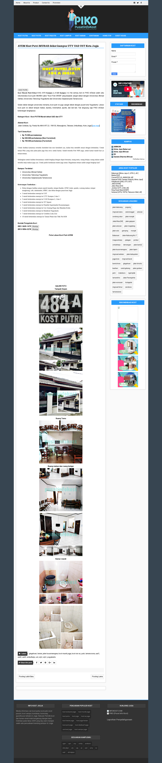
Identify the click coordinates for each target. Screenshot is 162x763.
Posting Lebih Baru (26, 676)
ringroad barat (127, 259)
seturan (139, 212)
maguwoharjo (117, 240)
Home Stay (107, 36)
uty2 (40, 657)
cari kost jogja (67, 729)
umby (81, 743)
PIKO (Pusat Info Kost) (118, 713)
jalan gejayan (130, 221)
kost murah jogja (65, 654)
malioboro (121, 273)
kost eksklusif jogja (81, 725)
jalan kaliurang (118, 207)
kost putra (66, 716)
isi (96, 748)
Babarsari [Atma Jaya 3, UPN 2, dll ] (124, 173)
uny (75, 743)
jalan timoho (137, 263)
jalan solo (116, 231)
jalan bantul (138, 245)
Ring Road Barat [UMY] (120, 190)
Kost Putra (23, 36)
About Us (26, 3)
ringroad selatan (118, 254)
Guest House (120, 36)
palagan (128, 240)
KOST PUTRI (23, 90)
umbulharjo (31, 657)
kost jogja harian (82, 720)
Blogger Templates (92, 760)
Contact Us (46, 3)
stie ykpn (66, 748)
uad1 (97, 654)
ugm (64, 743)
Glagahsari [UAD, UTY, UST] (121, 182)
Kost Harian (80, 36)
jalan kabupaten (132, 254)
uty (72, 748)
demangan (127, 245)
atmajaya (71, 752)
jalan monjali (129, 216)
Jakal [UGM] (116, 184)
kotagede (128, 282)
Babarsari (116, 235)
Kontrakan (94, 36)
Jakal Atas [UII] (117, 186)
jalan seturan (117, 226)
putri (83, 654)
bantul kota (116, 263)
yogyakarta (51, 657)
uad (64, 752)
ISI (115, 154)
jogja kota (116, 259)
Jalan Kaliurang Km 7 (129, 235)
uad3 (24, 657)
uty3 (44, 657)
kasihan (115, 268)
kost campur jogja (81, 729)
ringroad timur (117, 287)
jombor (136, 240)
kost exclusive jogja (69, 712)
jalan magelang (129, 226)
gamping (125, 231)
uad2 (19, 657)
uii (81, 748)
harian (40, 654)
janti (114, 273)
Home (18, 3)
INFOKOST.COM (115, 711)
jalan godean (137, 268)
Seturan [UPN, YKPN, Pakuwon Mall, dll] (126, 192)
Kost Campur (65, 36)
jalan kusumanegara (50, 654)
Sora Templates (77, 760)
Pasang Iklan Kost (25, 41)
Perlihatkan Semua (138, 159)
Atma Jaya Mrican (121, 152)
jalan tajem (133, 249)
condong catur (118, 216)
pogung (128, 207)
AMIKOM (117, 147)
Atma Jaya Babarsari (122, 149)
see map (95, 126)
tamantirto (116, 278)
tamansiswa (90, 654)
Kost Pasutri (50, 36)
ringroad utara (117, 212)
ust (37, 657)
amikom (88, 743)
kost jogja (75, 716)
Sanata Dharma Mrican (123, 157)
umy (91, 748)
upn (69, 743)
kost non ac (76, 654)
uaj (77, 748)
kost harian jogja (68, 720)
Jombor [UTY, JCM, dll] (120, 188)
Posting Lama (97, 676)
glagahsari (33, 654)
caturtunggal (129, 212)
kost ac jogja (85, 716)
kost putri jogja (68, 725)
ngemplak (131, 273)
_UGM (39, 41)
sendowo (128, 287)
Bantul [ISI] (115, 175)
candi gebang (125, 268)
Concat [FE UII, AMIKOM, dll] (122, 177)
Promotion (56, 3)
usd (86, 748)
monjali (133, 231)
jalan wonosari (118, 282)
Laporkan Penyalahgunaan (119, 719)
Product (36, 3)
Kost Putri (36, 36)
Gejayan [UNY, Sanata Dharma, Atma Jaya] (127, 179)
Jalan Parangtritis (129, 278)
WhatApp (35, 226)
